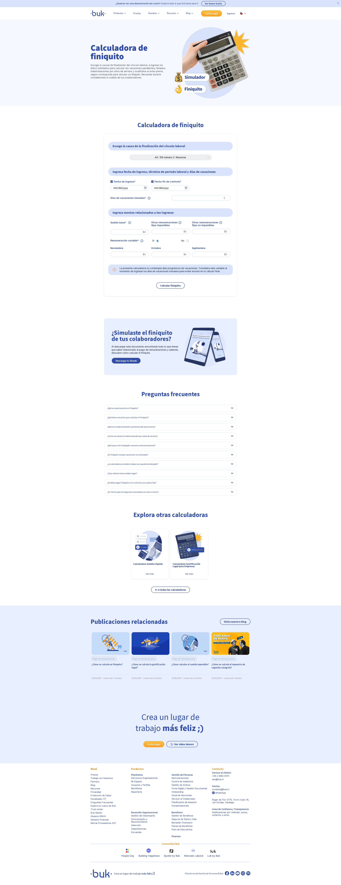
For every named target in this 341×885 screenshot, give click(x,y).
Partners (95, 781)
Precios (137, 13)
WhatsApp (220, 792)
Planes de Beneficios (182, 826)
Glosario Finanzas (100, 819)
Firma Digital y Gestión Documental (189, 788)
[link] (149, 548)
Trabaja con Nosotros (102, 778)
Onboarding (177, 792)
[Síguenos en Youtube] (238, 873)
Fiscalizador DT (98, 799)
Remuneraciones (180, 778)
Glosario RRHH (98, 816)
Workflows (136, 788)
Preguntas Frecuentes (102, 802)
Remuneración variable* (124, 240)
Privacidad (96, 792)
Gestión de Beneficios (182, 815)
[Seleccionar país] (243, 13)
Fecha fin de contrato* (168, 181)
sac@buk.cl (218, 779)
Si (153, 240)
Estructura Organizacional (144, 778)
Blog (93, 785)
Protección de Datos (101, 795)
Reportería (136, 792)
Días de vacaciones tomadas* (128, 198)
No (182, 240)
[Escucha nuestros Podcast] (248, 873)
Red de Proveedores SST (103, 823)
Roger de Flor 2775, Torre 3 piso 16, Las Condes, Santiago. (230, 801)
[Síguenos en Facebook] (227, 873)
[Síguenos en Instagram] (243, 873)
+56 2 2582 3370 (220, 776)
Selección (136, 825)
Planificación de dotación (184, 802)
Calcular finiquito (170, 285)
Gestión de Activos (181, 785)
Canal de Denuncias (182, 795)
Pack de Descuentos (182, 829)
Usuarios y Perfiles (140, 785)
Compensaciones (180, 805)
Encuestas (136, 832)
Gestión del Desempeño (143, 815)
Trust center (97, 809)
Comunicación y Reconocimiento (139, 820)
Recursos (95, 788)
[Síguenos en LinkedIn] (232, 873)
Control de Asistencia (182, 781)
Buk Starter (96, 812)
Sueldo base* (118, 222)
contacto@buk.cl (220, 789)
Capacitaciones (138, 828)
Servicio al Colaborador (184, 798)
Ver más (150, 573)
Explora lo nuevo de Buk (103, 805)
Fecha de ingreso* (124, 181)
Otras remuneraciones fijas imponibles (164, 224)
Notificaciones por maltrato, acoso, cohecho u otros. (230, 812)
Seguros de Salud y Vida (184, 819)
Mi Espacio (136, 781)
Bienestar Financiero (182, 822)
